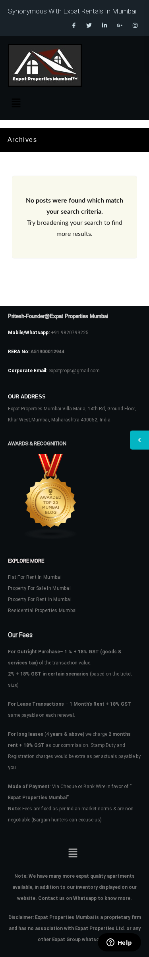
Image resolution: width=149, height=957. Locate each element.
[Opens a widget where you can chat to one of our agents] (119, 943)
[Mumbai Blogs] (74, 497)
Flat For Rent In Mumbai (35, 577)
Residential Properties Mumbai (42, 610)
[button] (16, 103)
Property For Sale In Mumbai (39, 588)
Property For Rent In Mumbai (40, 599)
